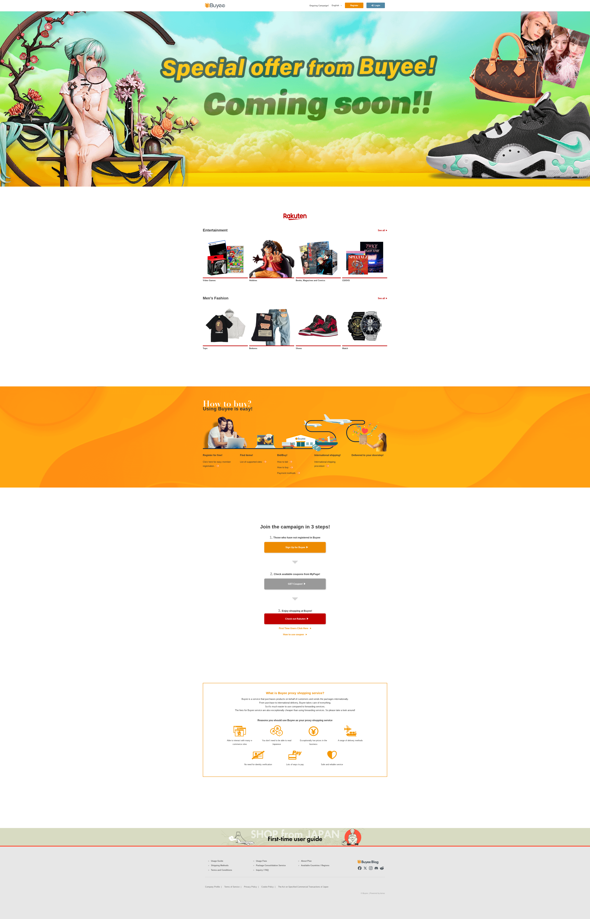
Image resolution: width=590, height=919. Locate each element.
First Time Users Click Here (293, 628)
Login (377, 5)
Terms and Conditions (221, 870)
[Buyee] (215, 5)
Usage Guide (217, 861)
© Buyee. (365, 893)
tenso (382, 893)
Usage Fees (261, 861)
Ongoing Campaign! (319, 5)
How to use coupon (293, 634)
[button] (341, 5)
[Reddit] (381, 868)
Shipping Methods (219, 865)
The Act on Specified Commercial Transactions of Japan (303, 887)
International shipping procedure (324, 463)
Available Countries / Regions (315, 865)
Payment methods (286, 473)
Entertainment (215, 230)
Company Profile (212, 887)
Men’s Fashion (215, 298)
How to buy (283, 467)
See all (381, 230)
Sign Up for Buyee (295, 547)
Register (354, 5)
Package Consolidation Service (271, 865)
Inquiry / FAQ (262, 870)
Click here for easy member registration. (217, 463)
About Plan (306, 861)
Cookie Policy (267, 887)
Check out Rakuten (295, 618)
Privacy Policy (250, 887)
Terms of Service (232, 887)
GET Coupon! (295, 584)
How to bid (282, 461)
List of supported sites (251, 461)
